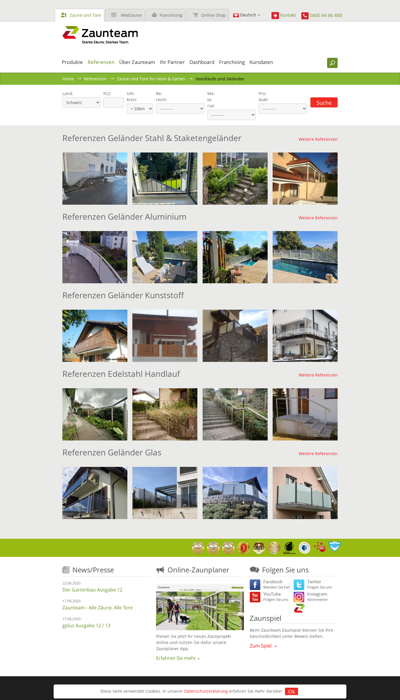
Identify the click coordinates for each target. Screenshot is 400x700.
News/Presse (93, 569)
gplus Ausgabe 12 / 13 (86, 625)
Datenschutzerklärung (206, 691)
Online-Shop (213, 15)
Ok (291, 691)
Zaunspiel (265, 618)
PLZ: (106, 93)
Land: (67, 93)
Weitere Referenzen (318, 139)
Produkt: (264, 96)
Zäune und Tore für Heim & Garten (151, 79)
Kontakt (288, 15)
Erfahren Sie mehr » (178, 658)
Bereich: (161, 96)
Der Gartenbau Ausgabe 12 (92, 590)
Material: (211, 100)
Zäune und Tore (85, 15)
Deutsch (248, 15)
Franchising (171, 15)
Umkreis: (130, 96)
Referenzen (95, 79)
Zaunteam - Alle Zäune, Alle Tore (97, 607)
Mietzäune (131, 15)
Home (68, 79)
